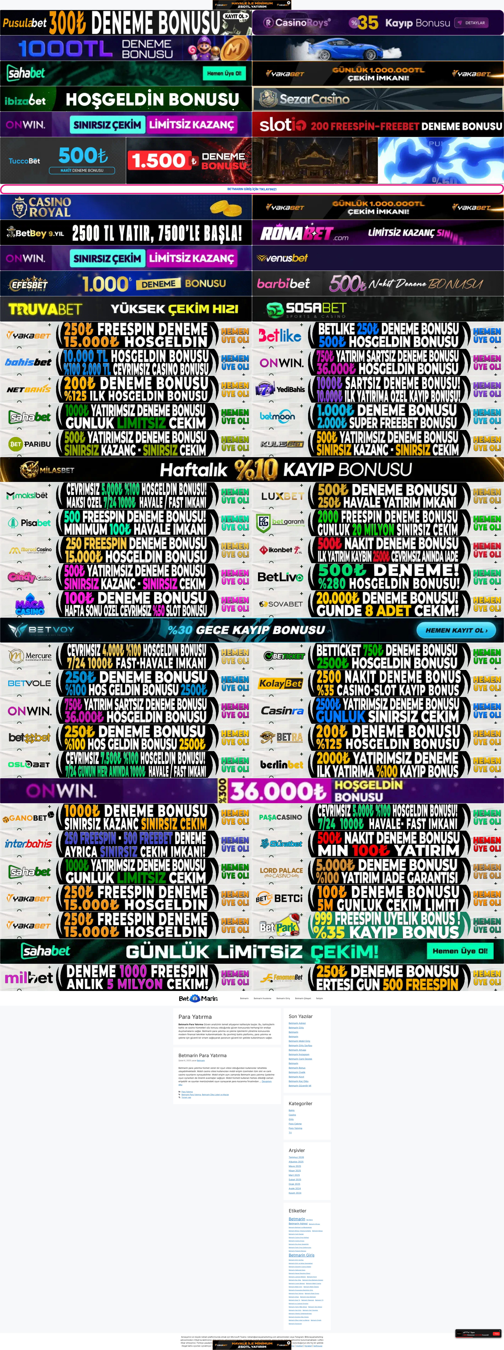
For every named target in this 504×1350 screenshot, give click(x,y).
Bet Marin (309, 1220)
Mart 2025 (294, 1175)
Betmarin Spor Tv (294, 1300)
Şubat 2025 (295, 1179)
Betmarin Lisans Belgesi (297, 1283)
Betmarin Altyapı (297, 1050)
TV (290, 1132)
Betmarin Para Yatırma (202, 1055)
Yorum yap (186, 1097)
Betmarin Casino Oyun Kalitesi (299, 1237)
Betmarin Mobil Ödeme (311, 1287)
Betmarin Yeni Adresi (315, 1307)
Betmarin (244, 998)
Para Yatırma (187, 1092)
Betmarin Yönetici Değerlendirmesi (300, 1313)
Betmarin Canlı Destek (300, 1059)
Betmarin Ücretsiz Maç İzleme (299, 1317)
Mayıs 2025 (295, 1166)
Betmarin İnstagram (299, 1054)
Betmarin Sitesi (294, 1297)
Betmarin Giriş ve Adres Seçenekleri (301, 1263)
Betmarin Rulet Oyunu (312, 1293)
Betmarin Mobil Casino (313, 1283)
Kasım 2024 (295, 1193)
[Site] (126, 335)
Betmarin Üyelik (297, 1072)
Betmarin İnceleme (262, 998)
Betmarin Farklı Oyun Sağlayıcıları (300, 1247)
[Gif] (252, 469)
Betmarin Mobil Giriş (299, 1041)
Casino (292, 1115)
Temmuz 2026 (296, 1157)
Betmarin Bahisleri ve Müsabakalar (300, 1227)
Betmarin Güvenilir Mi (300, 1085)
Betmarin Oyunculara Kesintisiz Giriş (301, 1290)
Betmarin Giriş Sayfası (300, 1045)
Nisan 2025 (295, 1170)
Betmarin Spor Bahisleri (308, 1297)
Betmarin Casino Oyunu (296, 1241)
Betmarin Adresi (297, 1023)
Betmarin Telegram (307, 1300)
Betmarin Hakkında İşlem (297, 1270)
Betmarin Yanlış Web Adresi (298, 1307)
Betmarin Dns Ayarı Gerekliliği (299, 1244)
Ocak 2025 (294, 1184)
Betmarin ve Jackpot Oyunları (298, 1303)
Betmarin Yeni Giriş (295, 1310)
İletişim (319, 998)
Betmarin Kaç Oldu (298, 1081)
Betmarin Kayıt (296, 1076)
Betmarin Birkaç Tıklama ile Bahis (300, 1231)
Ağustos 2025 (296, 1161)
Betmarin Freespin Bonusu (297, 1251)
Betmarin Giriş (283, 998)
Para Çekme (295, 1123)
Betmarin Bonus (297, 1068)
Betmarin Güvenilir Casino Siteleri (300, 1267)
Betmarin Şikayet (303, 998)
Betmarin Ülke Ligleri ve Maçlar (215, 1094)
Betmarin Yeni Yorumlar (310, 1310)
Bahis (292, 1110)
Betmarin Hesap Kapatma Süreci (299, 1273)
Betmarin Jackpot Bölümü (297, 1277)
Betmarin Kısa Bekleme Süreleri (312, 1280)
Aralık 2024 (295, 1188)
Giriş (291, 1119)
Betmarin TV (319, 1300)
